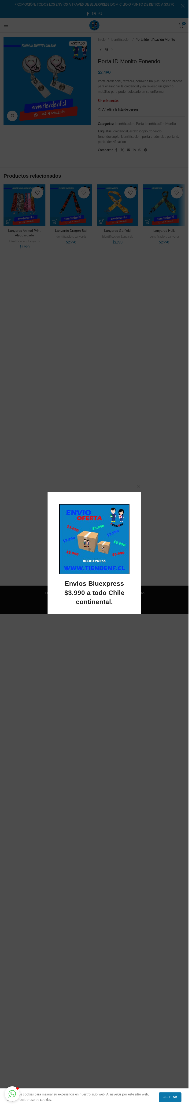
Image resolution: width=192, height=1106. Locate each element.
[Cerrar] (139, 486)
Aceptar (170, 1097)
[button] (12, 1093)
